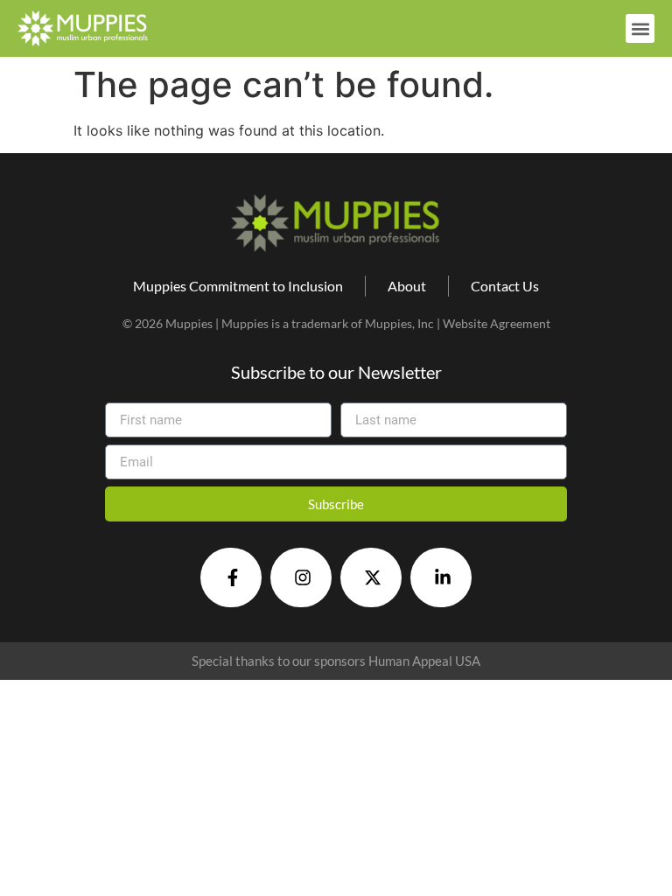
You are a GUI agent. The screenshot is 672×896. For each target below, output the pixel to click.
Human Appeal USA (424, 660)
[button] (640, 28)
